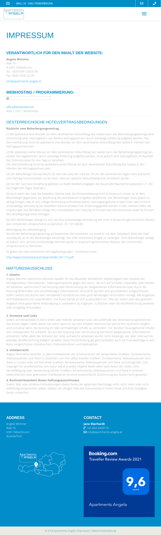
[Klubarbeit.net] (28, 100)
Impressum (83, 530)
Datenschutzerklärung (104, 530)
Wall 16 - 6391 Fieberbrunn (34, 3)
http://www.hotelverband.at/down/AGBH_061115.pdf (39, 257)
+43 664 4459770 (98, 428)
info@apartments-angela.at (23, 81)
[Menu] (144, 13)
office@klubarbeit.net (20, 107)
